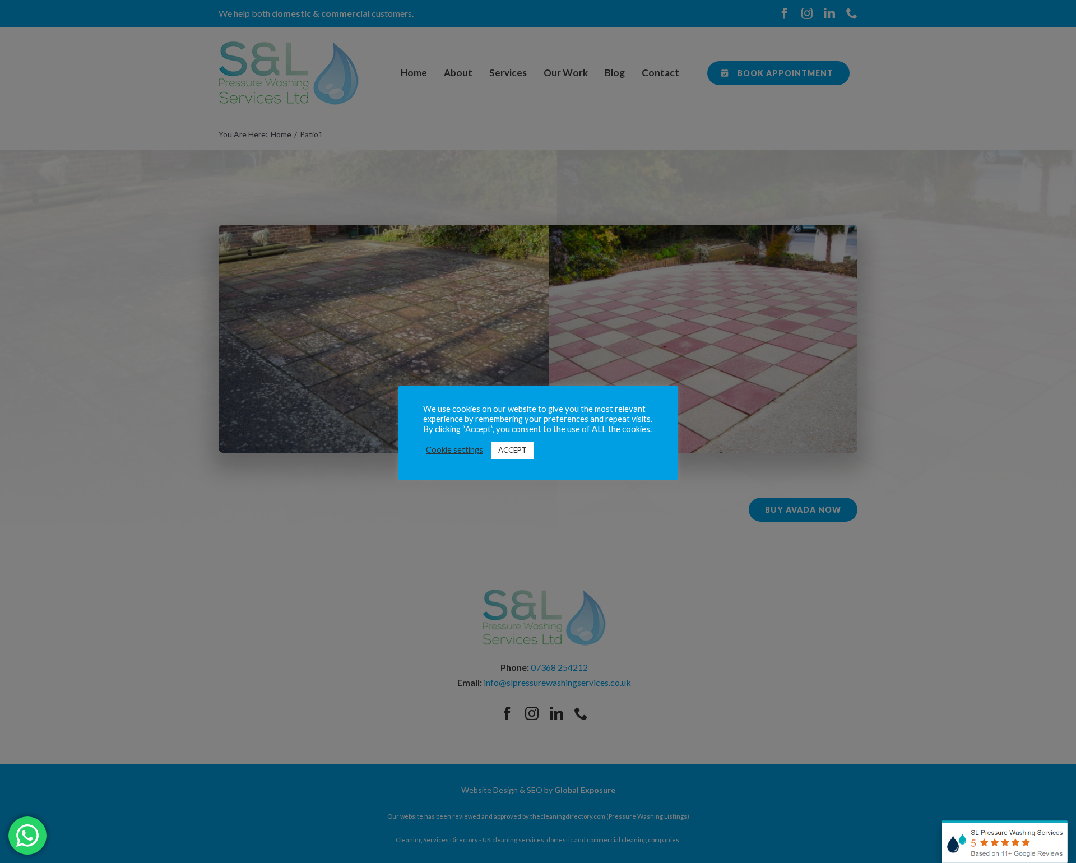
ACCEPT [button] (512, 450)
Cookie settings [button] (454, 449)
